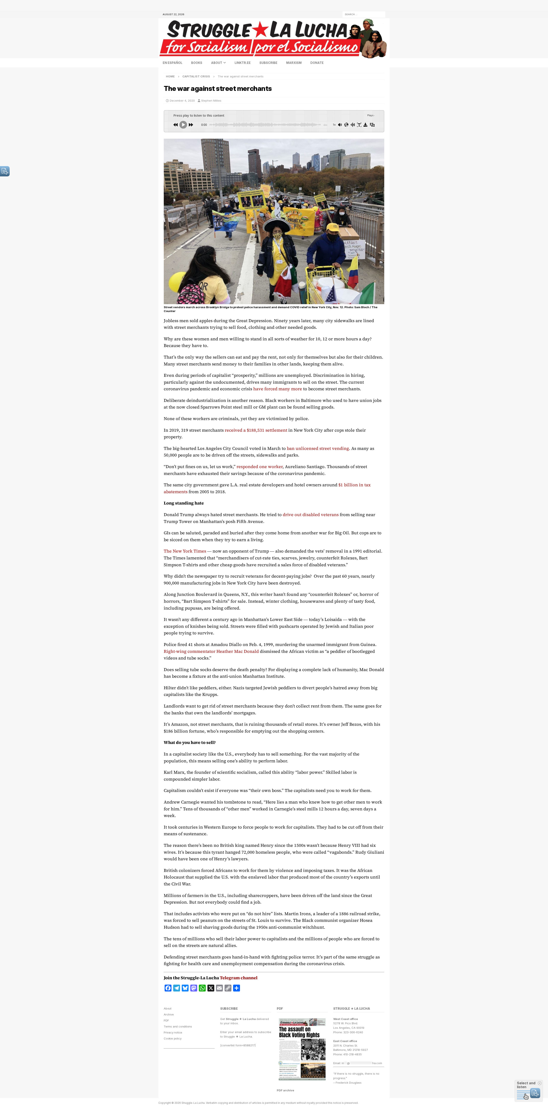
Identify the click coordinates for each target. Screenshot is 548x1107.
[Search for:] (363, 14)
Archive (169, 1014)
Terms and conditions (178, 1026)
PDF (166, 1020)
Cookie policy (172, 1038)
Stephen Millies (211, 100)
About (216, 63)
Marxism (294, 63)
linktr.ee (243, 63)
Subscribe (268, 63)
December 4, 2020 (182, 100)
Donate (317, 63)
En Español (172, 63)
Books (196, 63)
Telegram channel (239, 978)
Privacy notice (173, 1032)
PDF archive (285, 1090)
